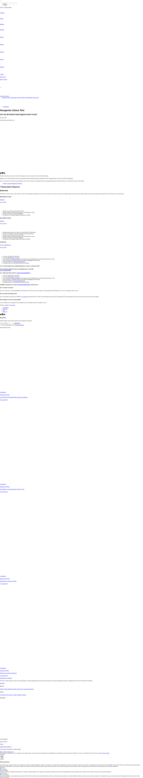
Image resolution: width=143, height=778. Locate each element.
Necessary (4, 769)
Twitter (14, 694)
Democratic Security (15, 97)
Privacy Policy (3, 751)
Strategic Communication (27, 97)
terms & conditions (19, 325)
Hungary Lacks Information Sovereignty (12, 183)
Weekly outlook (3, 689)
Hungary (5, 311)
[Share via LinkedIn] (4, 173)
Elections (5, 309)
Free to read (3, 77)
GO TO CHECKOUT (5, 245)
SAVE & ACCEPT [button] (4, 777)
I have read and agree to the (12, 325)
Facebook (23, 694)
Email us (11, 694)
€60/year (2, 221)
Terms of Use (10, 751)
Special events (19, 689)
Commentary (6, 106)
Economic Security (6, 97)
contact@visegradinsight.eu (23, 273)
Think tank (36, 97)
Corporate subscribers (28, 689)
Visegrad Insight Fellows (24, 284)
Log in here (12, 305)
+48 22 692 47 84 (4, 694)
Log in (7, 96)
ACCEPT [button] (2, 754)
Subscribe (2, 683)
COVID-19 (5, 307)
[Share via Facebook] (2, 173)
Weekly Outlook (15, 259)
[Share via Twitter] (1, 173)
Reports (11, 257)
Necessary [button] (2, 767)
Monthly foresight (12, 689)
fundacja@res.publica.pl (5, 746)
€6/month (2, 199)
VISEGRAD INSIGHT (6, 678)
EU (4, 310)
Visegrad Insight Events (19, 261)
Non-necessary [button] (3, 773)
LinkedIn (19, 694)
